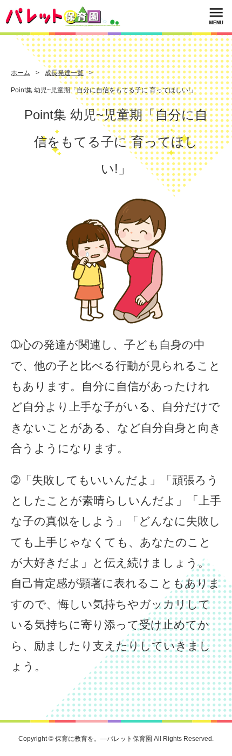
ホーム (20, 73)
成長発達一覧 (64, 73)
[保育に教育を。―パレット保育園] (62, 16)
